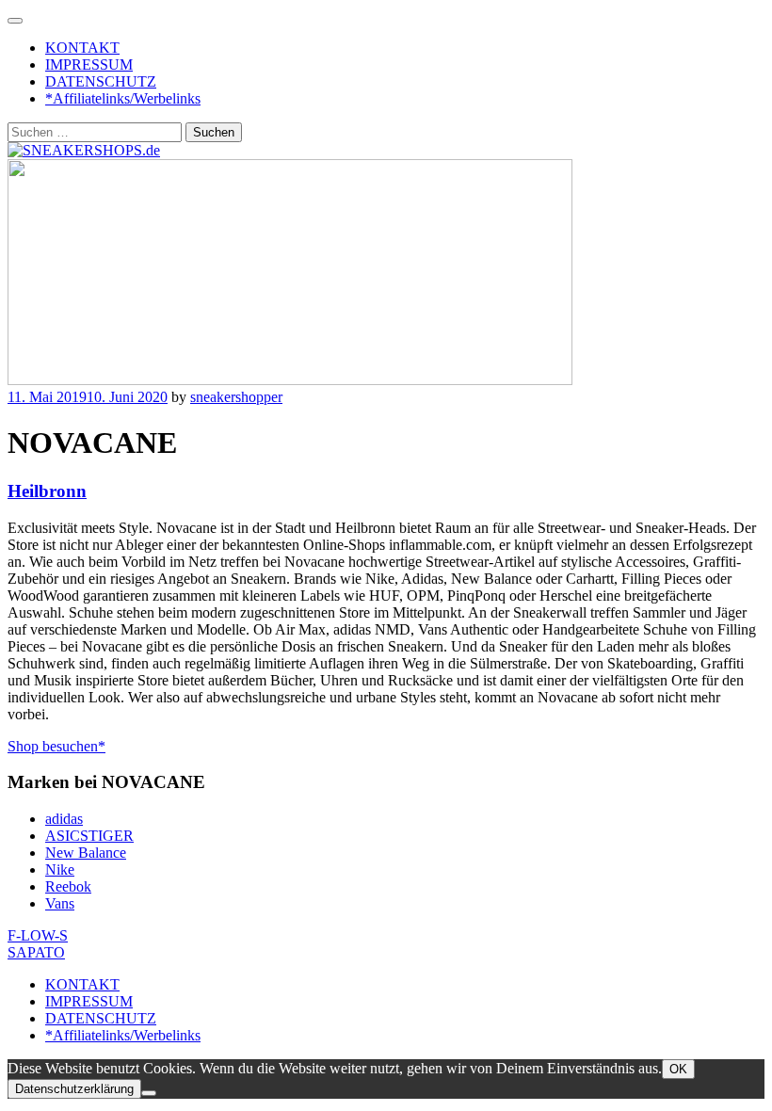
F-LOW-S (38, 935)
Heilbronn (47, 491)
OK (678, 1069)
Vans (59, 903)
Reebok (68, 886)
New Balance (85, 853)
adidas (64, 819)
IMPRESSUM (89, 64)
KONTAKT (82, 48)
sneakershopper (236, 397)
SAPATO (36, 952)
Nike (59, 869)
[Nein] (148, 1093)
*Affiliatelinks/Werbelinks (123, 98)
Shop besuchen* (56, 746)
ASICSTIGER (89, 836)
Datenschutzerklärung (74, 1089)
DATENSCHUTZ (100, 81)
